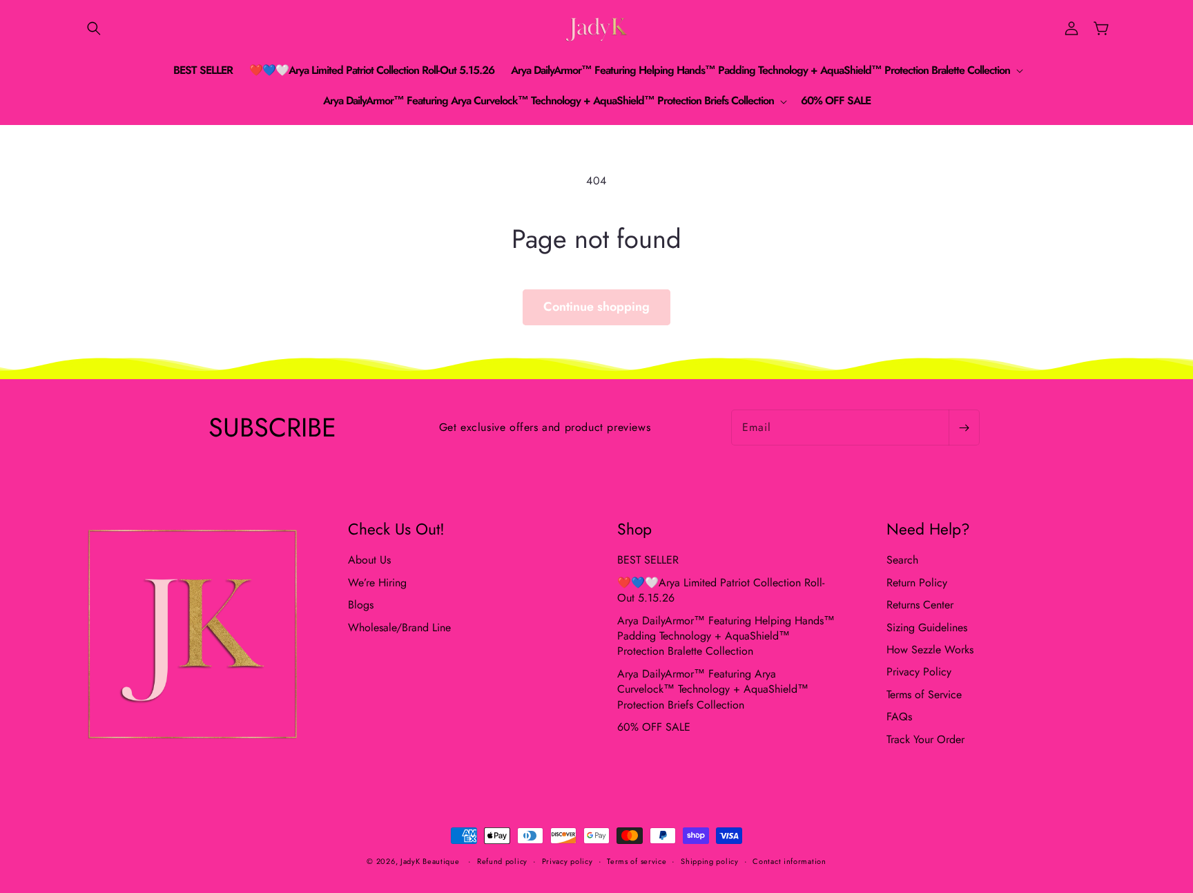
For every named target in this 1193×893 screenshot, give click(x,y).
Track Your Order (925, 739)
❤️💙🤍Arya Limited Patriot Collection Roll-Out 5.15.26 (720, 590)
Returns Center (919, 605)
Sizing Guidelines (926, 627)
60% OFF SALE (653, 727)
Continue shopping (596, 307)
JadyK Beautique (430, 861)
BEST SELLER (648, 560)
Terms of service (636, 861)
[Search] (94, 28)
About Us (369, 560)
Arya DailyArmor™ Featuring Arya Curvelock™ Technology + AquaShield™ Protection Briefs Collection (712, 689)
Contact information (789, 861)
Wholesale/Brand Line (399, 627)
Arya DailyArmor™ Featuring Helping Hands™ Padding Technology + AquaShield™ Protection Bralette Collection (726, 636)
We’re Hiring (377, 582)
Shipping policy (710, 861)
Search (902, 560)
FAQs (899, 716)
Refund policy (502, 861)
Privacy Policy (918, 672)
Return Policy (916, 582)
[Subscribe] (964, 427)
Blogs (361, 605)
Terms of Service (924, 694)
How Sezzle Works (929, 649)
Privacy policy (567, 861)
